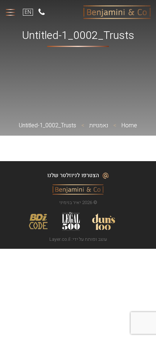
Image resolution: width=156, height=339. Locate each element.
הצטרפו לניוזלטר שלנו (73, 175)
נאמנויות (98, 125)
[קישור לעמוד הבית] (117, 12)
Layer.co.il (59, 239)
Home (129, 125)
